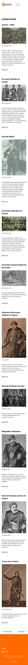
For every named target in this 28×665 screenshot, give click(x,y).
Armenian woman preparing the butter (14, 266)
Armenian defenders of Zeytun (12, 212)
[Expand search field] (17, 4)
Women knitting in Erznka (13, 386)
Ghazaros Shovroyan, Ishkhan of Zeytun (11, 313)
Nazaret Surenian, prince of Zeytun (14, 497)
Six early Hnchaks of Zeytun (11, 80)
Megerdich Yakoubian (11, 431)
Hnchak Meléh (8, 137)
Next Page (22, 631)
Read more (5, 69)
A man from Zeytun (10, 561)
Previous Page (7, 631)
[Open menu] (3, 11)
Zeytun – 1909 (8, 25)
